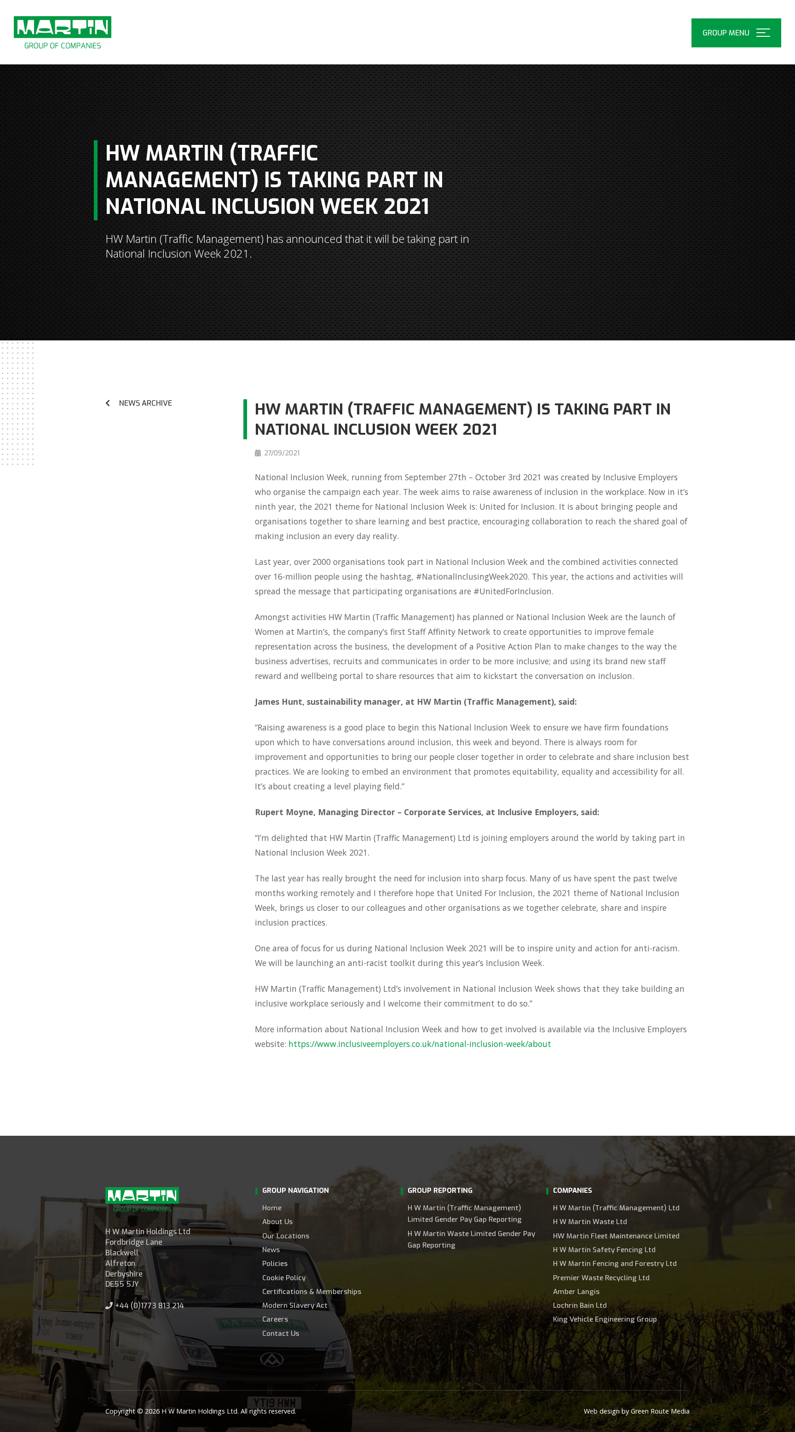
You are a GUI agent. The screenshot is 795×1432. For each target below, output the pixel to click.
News (271, 1249)
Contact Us (280, 1333)
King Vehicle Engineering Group (605, 1319)
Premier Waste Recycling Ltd (601, 1277)
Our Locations (285, 1236)
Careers (275, 1319)
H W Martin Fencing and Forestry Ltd (615, 1263)
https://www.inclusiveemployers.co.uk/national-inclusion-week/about (419, 1043)
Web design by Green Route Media (637, 1411)
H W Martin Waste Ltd (590, 1221)
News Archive (145, 403)
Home (272, 1208)
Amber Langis (576, 1291)
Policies (275, 1263)
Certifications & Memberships (311, 1291)
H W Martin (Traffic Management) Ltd (616, 1208)
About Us (277, 1221)
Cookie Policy (283, 1277)
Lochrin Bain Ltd (580, 1305)
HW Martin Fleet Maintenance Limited (616, 1236)
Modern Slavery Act (295, 1305)
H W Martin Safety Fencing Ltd (604, 1249)
